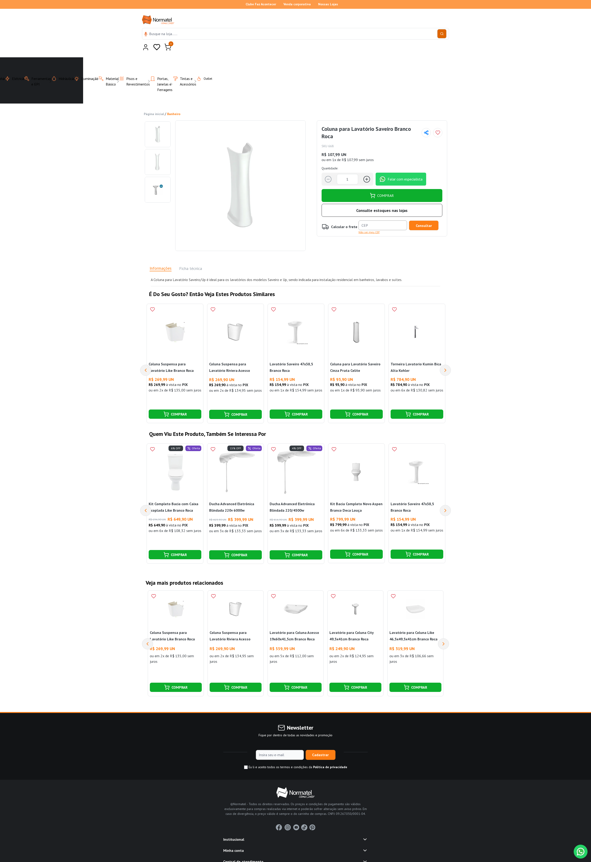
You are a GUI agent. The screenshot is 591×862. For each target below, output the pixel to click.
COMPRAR (385, 184)
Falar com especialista (405, 167)
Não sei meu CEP (369, 221)
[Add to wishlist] (437, 121)
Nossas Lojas (328, 4)
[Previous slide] (147, 632)
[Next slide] (443, 632)
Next (445, 358)
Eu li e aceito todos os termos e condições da (297, 756)
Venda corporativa (297, 4)
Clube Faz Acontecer (261, 4)
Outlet (205, 67)
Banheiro (173, 103)
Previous (145, 358)
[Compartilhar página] (426, 121)
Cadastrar (320, 743)
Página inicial (154, 103)
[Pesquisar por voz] (146, 34)
